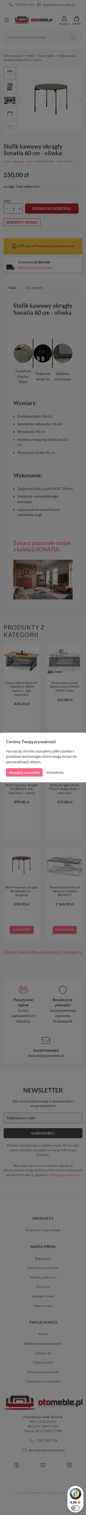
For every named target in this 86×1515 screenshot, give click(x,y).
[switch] (75, 1508)
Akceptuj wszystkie (24, 772)
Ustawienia (55, 772)
